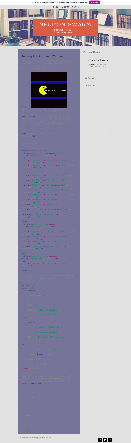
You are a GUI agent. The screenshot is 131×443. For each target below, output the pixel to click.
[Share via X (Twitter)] (28, 398)
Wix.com (48, 438)
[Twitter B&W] (105, 440)
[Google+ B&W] (110, 440)
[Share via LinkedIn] (33, 398)
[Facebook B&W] (100, 440)
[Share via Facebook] (23, 398)
